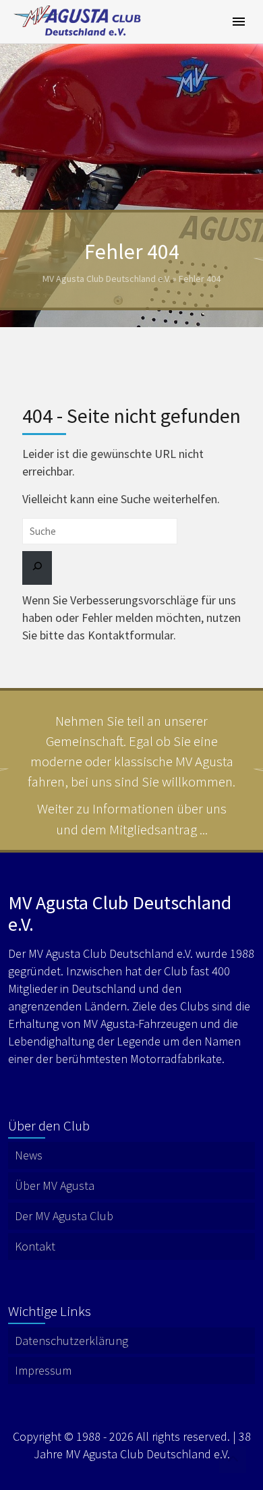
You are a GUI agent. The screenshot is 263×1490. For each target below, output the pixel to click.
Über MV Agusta (54, 1185)
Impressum (43, 1370)
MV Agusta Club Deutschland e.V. (106, 279)
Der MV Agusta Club (64, 1216)
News (28, 1155)
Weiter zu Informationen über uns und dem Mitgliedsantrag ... (132, 818)
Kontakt (35, 1246)
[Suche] (37, 568)
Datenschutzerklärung (71, 1340)
